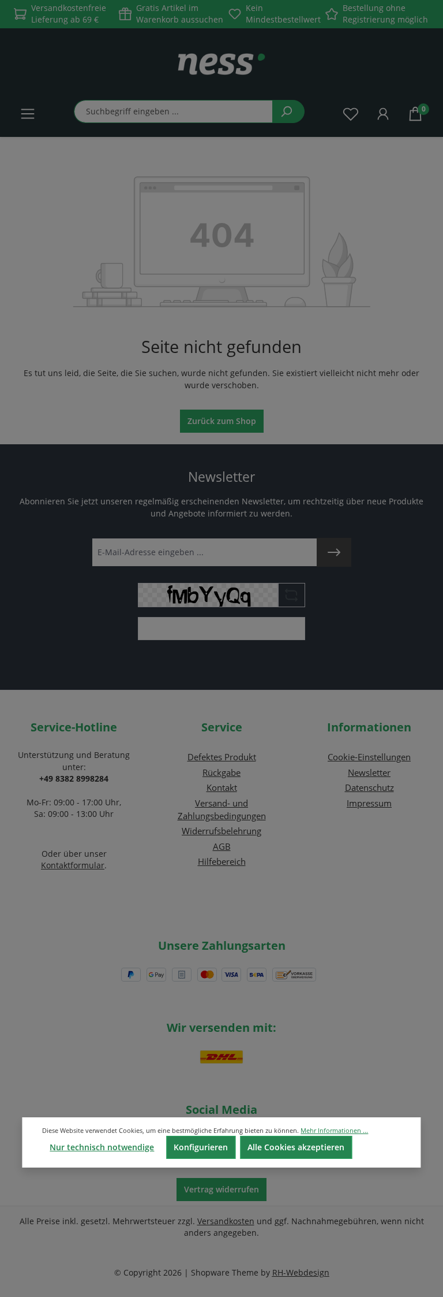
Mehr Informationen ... (334, 1130)
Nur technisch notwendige (102, 1147)
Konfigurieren (201, 1147)
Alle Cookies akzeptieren (295, 1147)
